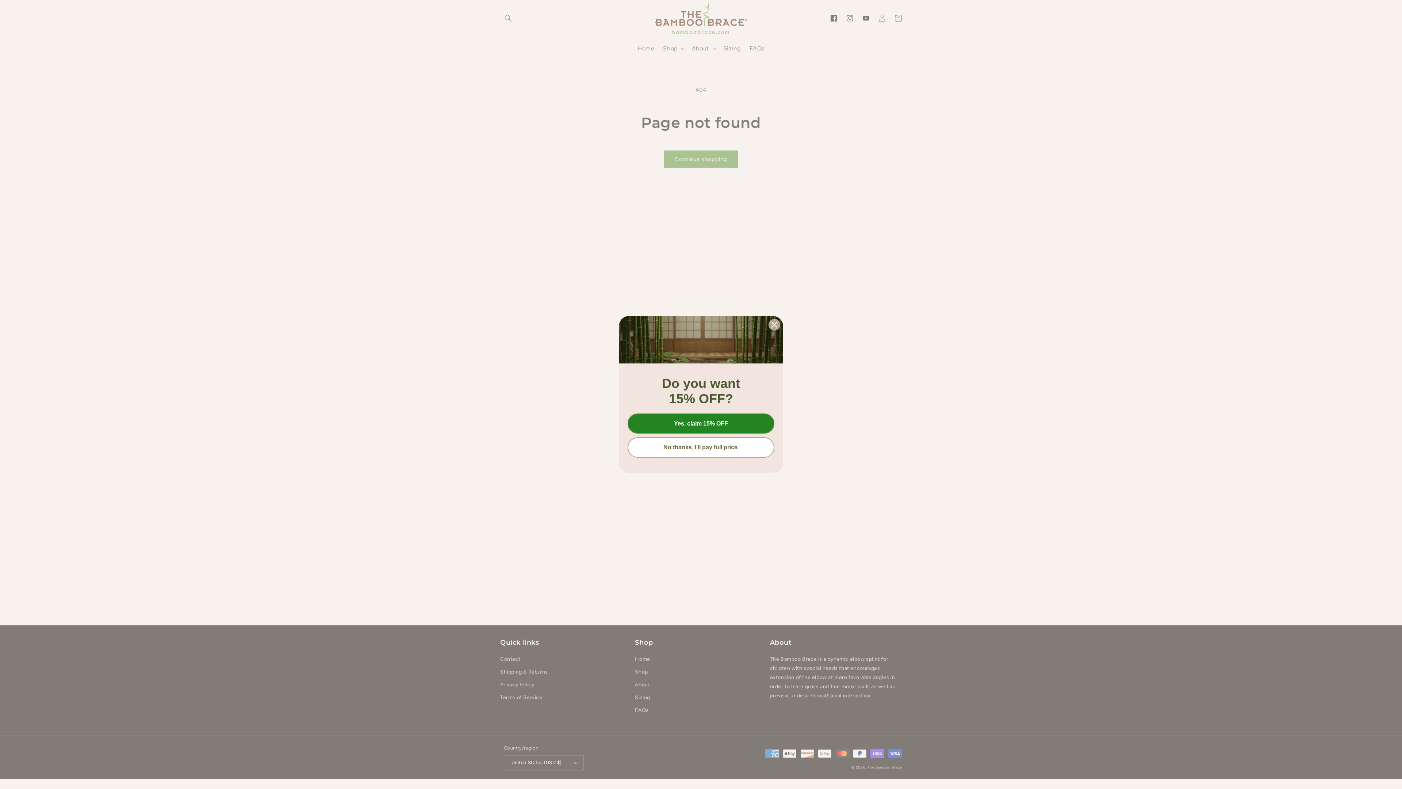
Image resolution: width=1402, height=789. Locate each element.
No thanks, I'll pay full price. (701, 447)
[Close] (774, 324)
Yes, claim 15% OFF (701, 423)
